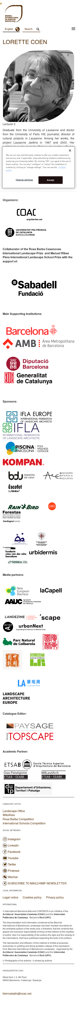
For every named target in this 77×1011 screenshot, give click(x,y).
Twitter (12, 864)
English (9, 29)
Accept (50, 180)
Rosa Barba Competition (18, 819)
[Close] (70, 150)
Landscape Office (14, 811)
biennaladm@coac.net (17, 993)
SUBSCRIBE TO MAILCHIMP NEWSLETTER (37, 883)
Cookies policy (32, 897)
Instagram (14, 839)
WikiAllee (9, 815)
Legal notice (10, 897)
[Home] (7, 14)
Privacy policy (55, 897)
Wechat (13, 877)
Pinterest (13, 871)
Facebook (14, 852)
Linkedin (13, 845)
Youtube (13, 858)
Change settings (24, 179)
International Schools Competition (24, 823)
